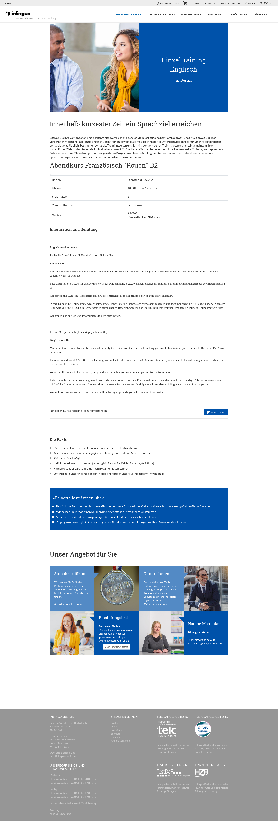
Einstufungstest (230, 3)
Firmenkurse (190, 14)
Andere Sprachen (120, 740)
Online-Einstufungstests (197, 506)
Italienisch (116, 737)
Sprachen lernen (130, 14)
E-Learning (215, 14)
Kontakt (210, 3)
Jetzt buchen (218, 412)
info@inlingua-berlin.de (63, 756)
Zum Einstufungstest (116, 646)
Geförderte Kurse (160, 14)
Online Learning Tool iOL (98, 522)
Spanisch (116, 733)
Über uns (261, 14)
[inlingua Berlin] (18, 13)
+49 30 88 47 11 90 (169, 3)
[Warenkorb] (183, 3)
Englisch (115, 722)
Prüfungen (239, 14)
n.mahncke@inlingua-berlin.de (205, 643)
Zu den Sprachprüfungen (70, 603)
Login (196, 3)
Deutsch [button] (264, 3)
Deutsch (115, 726)
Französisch (117, 729)
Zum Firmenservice (156, 603)
